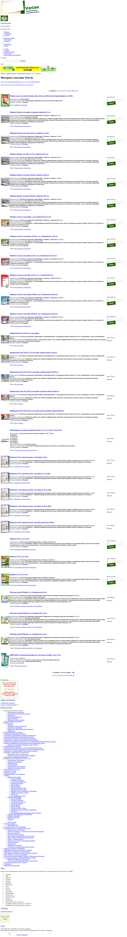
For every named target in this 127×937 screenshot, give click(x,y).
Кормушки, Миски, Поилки (16, 834)
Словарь (6, 50)
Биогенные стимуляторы (15, 727)
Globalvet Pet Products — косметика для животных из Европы (26, 831)
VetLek (3, 73)
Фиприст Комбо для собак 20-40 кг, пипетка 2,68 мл (29, 175)
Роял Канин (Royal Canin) (18, 788)
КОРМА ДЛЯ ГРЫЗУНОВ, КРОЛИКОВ (20, 814)
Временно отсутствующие (22, 466)
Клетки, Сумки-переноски (15, 839)
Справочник (7, 864)
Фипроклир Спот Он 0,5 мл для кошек (24, 333)
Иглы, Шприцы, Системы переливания (15, 854)
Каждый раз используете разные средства (18, 905)
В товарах (4, 58)
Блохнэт (8, 879)
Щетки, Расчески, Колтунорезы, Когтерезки (21, 837)
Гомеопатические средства (12, 769)
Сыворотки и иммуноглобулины (17, 726)
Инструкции (8, 53)
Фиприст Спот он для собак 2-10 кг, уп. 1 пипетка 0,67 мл (31, 275)
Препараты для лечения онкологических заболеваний (20, 738)
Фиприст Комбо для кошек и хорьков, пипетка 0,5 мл (30, 112)
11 (75, 91)
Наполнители (12, 844)
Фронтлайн (9, 900)
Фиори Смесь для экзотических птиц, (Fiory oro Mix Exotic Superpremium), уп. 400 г (41, 96)
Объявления (7, 44)
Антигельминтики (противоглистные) (26, 450)
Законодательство (9, 52)
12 (77, 91)
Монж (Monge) (15, 785)
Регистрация (8, 39)
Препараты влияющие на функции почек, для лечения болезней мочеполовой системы (30, 741)
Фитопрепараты (12, 763)
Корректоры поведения (14, 845)
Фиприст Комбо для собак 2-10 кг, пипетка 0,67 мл (29, 154)
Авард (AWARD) (16, 779)
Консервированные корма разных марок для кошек (26, 813)
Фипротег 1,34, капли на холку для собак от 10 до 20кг (30, 490)
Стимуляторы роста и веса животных (15, 827)
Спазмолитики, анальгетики (16, 760)
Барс (7, 876)
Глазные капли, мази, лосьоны (16, 766)
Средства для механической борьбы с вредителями (23, 861)
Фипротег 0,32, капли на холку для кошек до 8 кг (28, 457)
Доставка (7, 41)
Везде (2, 64)
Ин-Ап (8, 888)
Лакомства (11, 819)
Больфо (8, 881)
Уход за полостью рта (21, 666)
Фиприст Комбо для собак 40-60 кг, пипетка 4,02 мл (29, 196)
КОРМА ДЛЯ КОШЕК (14, 797)
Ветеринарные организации (12, 55)
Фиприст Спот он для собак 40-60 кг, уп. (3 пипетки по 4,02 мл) (34, 314)
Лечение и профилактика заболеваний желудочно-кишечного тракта (24, 743)
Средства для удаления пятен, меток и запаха (21, 847)
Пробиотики (11, 731)
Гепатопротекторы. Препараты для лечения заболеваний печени (23, 748)
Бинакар (8, 878)
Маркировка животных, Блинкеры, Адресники (18, 850)
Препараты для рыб (10, 772)
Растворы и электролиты (15, 762)
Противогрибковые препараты (13, 721)
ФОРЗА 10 (14, 794)
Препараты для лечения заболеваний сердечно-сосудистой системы (24, 749)
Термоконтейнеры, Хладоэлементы (14, 774)
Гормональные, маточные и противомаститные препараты (21, 740)
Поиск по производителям (8, 705)
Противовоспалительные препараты (25, 549)
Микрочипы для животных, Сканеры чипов (17, 851)
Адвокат (8, 874)
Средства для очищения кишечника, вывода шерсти (23, 744)
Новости (6, 32)
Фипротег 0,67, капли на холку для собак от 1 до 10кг (30, 473)
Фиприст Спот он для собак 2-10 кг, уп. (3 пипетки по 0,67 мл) (33, 255)
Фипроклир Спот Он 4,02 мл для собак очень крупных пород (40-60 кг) (37, 411)
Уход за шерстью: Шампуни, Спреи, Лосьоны (21, 836)
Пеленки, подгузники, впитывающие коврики (21, 840)
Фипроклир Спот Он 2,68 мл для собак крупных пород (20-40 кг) (34, 391)
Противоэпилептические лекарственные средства (19, 737)
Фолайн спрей (10, 897)
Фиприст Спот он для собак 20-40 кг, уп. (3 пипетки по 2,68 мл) (34, 294)
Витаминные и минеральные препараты (16, 757)
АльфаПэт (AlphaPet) (17, 780)
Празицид (9, 891)
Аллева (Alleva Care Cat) (18, 802)
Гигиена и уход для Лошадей (16, 830)
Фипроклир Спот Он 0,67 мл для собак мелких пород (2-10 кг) (33, 352)
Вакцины (10, 724)
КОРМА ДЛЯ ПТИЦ (21, 105)
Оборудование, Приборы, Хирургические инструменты (20, 853)
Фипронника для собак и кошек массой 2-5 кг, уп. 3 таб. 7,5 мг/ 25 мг (36, 430)
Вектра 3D (9, 884)
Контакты (7, 35)
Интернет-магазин (9, 38)
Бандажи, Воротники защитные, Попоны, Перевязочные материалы (24, 856)
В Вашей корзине (6, 23)
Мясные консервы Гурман (18, 789)
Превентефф (9, 893)
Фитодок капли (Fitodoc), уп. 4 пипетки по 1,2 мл (28, 613)
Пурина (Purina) (15, 786)
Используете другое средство (14, 902)
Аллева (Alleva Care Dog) (18, 782)
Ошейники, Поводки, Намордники (14, 848)
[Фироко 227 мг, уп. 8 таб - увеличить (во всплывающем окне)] (5, 567)
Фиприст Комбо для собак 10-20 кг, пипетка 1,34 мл (29, 133)
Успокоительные (12, 765)
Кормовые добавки (9, 823)
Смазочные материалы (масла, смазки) (15, 862)
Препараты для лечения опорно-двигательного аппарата (20, 751)
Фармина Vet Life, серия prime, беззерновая (23, 791)
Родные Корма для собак (18, 796)
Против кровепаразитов (15, 717)
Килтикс (8, 890)
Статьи (6, 49)
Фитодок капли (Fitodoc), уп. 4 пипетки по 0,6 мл (28, 592)
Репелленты (11, 715)
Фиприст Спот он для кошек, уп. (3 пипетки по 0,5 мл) (30, 217)
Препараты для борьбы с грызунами (18, 859)
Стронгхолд (9, 895)
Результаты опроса (6, 911)
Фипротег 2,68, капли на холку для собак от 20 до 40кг (30, 506)
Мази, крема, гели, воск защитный (18, 754)
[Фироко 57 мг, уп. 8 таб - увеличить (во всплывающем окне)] (5, 585)
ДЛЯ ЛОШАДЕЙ (13, 825)
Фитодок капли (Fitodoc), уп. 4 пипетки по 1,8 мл (28, 634)
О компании (7, 33)
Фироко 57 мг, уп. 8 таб (19, 574)
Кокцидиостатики (13, 718)
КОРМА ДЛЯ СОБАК (14, 777)
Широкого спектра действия (16, 720)
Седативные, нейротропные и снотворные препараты (20, 735)
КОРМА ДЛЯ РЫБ (13, 817)
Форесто (8, 898)
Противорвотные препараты (12, 746)
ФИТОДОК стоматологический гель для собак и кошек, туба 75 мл (35, 655)
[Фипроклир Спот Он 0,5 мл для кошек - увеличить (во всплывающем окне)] (5, 342)
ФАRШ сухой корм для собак (19, 792)
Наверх (3, 926)
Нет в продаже (19, 345)
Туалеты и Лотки (13, 842)
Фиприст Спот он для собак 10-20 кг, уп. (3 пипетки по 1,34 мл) (34, 236)
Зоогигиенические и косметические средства (17, 828)
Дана (7, 886)
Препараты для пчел (10, 771)
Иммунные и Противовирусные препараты (20, 729)
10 (72, 91)
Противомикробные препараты (13, 732)
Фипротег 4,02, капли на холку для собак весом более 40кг (32, 522)
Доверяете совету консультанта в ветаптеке (18, 903)
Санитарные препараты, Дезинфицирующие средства (20, 857)
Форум (6, 46)
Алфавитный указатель (24, 73)
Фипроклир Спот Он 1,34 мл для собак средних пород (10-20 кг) (34, 372)
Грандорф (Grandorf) (17, 783)
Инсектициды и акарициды (23, 126)
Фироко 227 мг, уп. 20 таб (19, 539)
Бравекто (8, 883)
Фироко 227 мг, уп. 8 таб (19, 556)
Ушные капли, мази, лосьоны (16, 768)
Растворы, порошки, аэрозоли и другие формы (28, 606)
